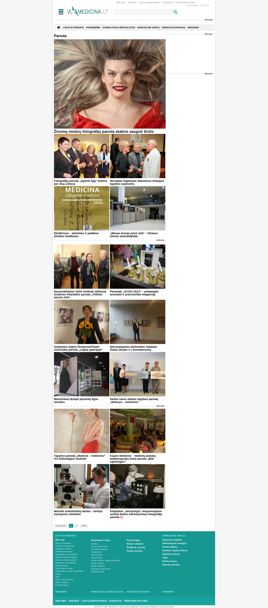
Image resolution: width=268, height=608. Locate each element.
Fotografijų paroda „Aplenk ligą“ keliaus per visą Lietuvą (80, 182)
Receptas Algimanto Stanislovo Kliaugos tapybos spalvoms (137, 182)
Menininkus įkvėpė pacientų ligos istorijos (76, 401)
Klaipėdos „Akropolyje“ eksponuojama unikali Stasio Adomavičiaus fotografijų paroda (136, 514)
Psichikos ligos (61, 585)
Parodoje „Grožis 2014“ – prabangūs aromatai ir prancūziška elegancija (134, 293)
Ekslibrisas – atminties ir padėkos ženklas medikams (76, 235)
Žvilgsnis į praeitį (136, 547)
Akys (57, 577)
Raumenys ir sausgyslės (65, 563)
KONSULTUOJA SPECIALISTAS (119, 27)
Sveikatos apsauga (138, 591)
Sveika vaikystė (135, 543)
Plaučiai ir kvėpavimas (64, 546)
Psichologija (133, 540)
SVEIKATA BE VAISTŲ (148, 27)
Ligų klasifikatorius (149, 3)
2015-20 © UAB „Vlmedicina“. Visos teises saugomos (116, 607)
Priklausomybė (97, 563)
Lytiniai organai (61, 566)
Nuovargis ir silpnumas (100, 569)
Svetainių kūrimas (166, 607)
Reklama (120, 3)
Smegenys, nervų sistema (66, 554)
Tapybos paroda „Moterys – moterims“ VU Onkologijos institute (79, 457)
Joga (165, 557)
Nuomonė (168, 591)
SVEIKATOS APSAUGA (173, 27)
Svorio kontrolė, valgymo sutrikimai (105, 560)
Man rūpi (60, 539)
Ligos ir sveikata (73, 27)
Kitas (84, 525)
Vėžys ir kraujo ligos (99, 546)
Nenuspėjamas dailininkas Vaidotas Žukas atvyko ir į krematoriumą (133, 348)
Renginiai (61, 591)
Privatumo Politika (185, 3)
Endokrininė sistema (64, 552)
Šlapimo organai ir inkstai (66, 557)
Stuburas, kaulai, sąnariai (66, 560)
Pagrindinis (93, 27)
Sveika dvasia (169, 561)
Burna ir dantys (61, 582)
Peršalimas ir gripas (99, 549)
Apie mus (132, 3)
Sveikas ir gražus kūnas (175, 550)
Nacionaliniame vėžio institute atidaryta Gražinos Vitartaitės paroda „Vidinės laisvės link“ (80, 294)
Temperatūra (96, 552)
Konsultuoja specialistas (107, 591)
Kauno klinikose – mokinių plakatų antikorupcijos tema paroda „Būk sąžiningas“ (133, 458)
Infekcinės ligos (97, 572)
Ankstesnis (61, 525)
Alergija (94, 544)
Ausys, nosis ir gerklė (64, 579)
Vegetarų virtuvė (171, 554)
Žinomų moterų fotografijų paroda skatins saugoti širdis (104, 131)
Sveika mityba (169, 547)
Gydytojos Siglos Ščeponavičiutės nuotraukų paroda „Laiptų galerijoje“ (78, 348)
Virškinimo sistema (63, 549)
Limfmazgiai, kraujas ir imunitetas (69, 571)
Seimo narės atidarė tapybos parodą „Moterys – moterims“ (134, 401)
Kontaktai (168, 3)
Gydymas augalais (172, 539)
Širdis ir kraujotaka (63, 543)
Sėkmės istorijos (171, 564)
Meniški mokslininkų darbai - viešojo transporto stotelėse (78, 513)
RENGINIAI (193, 27)
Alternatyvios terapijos (174, 543)
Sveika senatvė (135, 551)
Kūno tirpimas (97, 555)
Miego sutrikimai (98, 566)
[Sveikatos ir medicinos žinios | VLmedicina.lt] (87, 11)
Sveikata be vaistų (173, 535)
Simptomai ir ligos (100, 540)
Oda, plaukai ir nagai (64, 568)
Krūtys (58, 574)
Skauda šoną (96, 558)
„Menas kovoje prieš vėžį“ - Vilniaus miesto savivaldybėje (134, 235)
